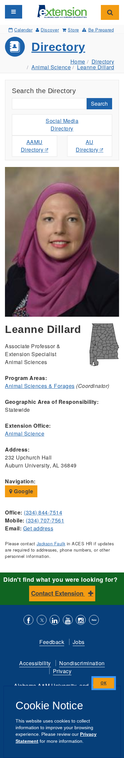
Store (73, 30)
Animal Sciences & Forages (40, 386)
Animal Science (51, 67)
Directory (58, 47)
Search (99, 103)
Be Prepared (101, 30)
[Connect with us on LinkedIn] (55, 620)
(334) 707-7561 (45, 520)
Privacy (62, 671)
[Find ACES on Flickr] (94, 620)
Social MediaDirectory (62, 124)
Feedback (51, 642)
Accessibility (35, 663)
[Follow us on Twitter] (42, 620)
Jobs (79, 642)
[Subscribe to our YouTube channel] (68, 620)
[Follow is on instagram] (81, 620)
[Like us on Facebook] (28, 620)
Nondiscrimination (82, 663)
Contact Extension (58, 593)
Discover (50, 30)
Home (77, 61)
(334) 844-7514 (43, 512)
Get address (38, 528)
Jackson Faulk (51, 543)
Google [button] (23, 491)
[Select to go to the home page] (62, 11)
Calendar (23, 30)
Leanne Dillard (95, 67)
